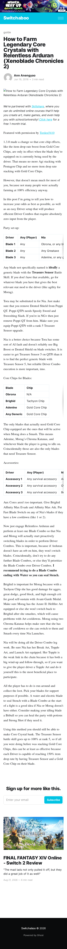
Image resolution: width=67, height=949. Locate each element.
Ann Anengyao (24, 75)
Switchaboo (16, 18)
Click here (45, 119)
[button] (61, 18)
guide (7, 32)
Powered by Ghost (34, 935)
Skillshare (38, 106)
